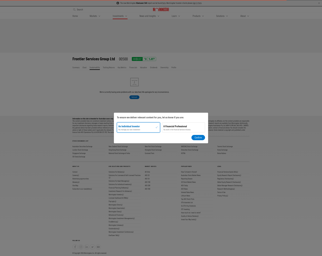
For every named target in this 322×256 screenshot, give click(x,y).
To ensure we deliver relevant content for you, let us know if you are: (150, 117)
